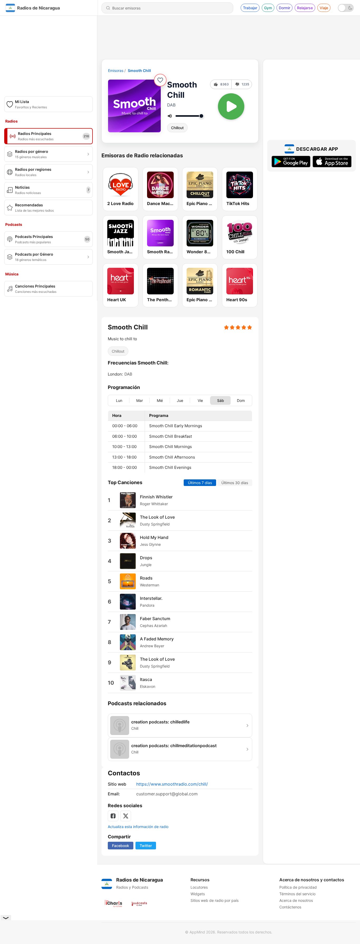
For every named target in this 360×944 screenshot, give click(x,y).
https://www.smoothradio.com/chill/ (172, 784)
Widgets (198, 894)
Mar (139, 400)
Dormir (284, 8)
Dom (241, 400)
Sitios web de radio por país (215, 900)
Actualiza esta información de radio (138, 826)
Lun (119, 400)
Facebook (120, 845)
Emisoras (115, 70)
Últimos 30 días (234, 482)
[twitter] (125, 816)
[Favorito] (160, 80)
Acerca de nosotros (296, 900)
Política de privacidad (298, 887)
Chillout (177, 127)
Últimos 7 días (200, 482)
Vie (200, 400)
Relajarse (305, 8)
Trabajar (250, 8)
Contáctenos (290, 907)
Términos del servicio (297, 894)
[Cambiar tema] (346, 8)
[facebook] (113, 816)
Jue (180, 400)
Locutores (199, 887)
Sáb (220, 400)
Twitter (146, 845)
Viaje (324, 8)
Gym (268, 8)
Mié (160, 400)
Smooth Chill (139, 70)
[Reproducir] (231, 106)
